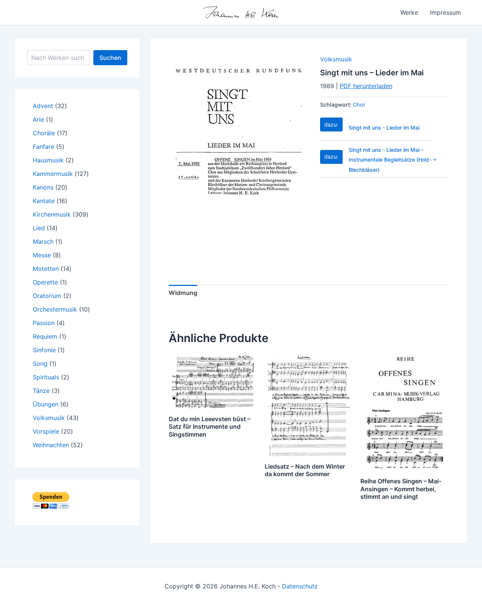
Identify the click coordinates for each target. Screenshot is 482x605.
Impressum (445, 12)
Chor (359, 104)
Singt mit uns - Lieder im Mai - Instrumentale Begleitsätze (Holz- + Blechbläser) (392, 160)
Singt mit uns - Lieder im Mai (384, 127)
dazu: (331, 124)
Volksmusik (336, 59)
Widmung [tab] (183, 292)
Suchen (110, 57)
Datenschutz (300, 586)
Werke (409, 12)
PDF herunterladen (366, 86)
